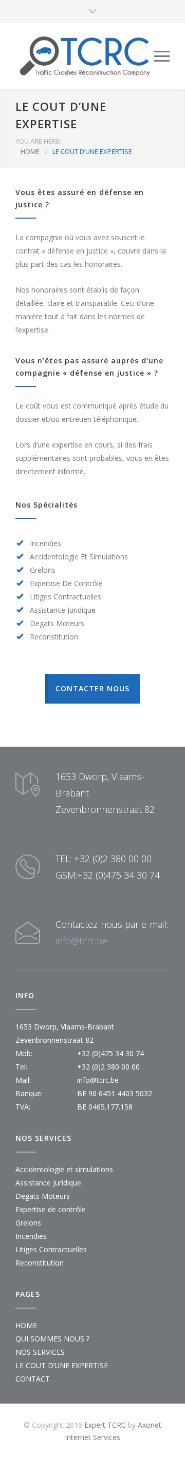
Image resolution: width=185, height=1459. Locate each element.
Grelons (28, 1223)
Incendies (31, 1236)
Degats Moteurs (42, 1196)
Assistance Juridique (48, 1183)
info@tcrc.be (81, 941)
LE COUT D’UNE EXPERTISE (61, 1365)
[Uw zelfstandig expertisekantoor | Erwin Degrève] (84, 56)
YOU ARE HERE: (38, 141)
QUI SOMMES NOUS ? (52, 1339)
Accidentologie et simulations (64, 1169)
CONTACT (32, 1379)
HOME (30, 151)
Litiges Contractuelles (51, 1249)
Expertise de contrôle (50, 1209)
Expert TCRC (105, 1425)
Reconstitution (39, 1263)
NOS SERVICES (40, 1352)
